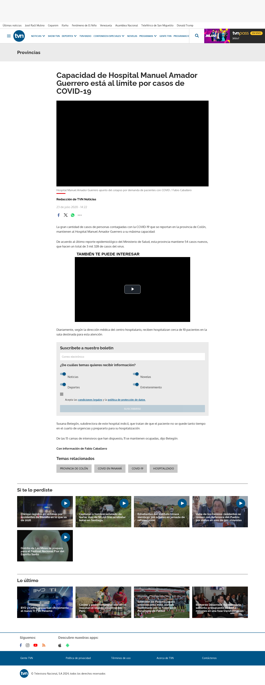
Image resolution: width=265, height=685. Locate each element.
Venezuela (106, 25)
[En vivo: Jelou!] (217, 36)
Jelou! (236, 38)
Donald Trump (185, 25)
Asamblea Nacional (126, 25)
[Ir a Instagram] (28, 645)
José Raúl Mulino (35, 25)
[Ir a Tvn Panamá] (19, 36)
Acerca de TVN (165, 658)
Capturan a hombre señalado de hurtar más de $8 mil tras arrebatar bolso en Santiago (102, 517)
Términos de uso (121, 658)
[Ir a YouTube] (36, 645)
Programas (146, 36)
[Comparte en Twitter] (65, 215)
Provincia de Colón (74, 468)
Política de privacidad (78, 658)
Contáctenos (209, 658)
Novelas (132, 36)
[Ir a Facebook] (21, 645)
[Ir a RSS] (44, 645)
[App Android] (68, 645)
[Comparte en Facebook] (58, 215)
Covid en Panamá (110, 468)
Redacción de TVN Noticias (76, 199)
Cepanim (53, 25)
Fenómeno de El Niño (84, 25)
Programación (183, 36)
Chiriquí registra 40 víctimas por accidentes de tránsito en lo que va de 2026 (44, 517)
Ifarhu (65, 25)
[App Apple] (60, 645)
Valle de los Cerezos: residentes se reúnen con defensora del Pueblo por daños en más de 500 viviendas (219, 517)
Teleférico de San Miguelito (157, 25)
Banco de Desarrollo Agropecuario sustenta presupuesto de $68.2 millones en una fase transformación (220, 608)
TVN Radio (85, 36)
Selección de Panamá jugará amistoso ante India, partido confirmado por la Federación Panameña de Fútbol (157, 606)
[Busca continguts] (196, 36)
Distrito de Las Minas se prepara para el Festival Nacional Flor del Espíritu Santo (42, 551)
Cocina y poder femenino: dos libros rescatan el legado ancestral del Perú (102, 608)
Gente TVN (165, 36)
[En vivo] (235, 32)
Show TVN (54, 36)
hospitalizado (163, 468)
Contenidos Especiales (107, 36)
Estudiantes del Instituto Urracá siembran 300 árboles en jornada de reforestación (161, 517)
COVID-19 (137, 468)
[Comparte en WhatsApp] (72, 215)
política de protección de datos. (127, 399)
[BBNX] (24, 673)
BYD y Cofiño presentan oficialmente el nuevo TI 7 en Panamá (45, 609)
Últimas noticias (12, 25)
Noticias (36, 36)
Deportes (67, 36)
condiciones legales (90, 399)
